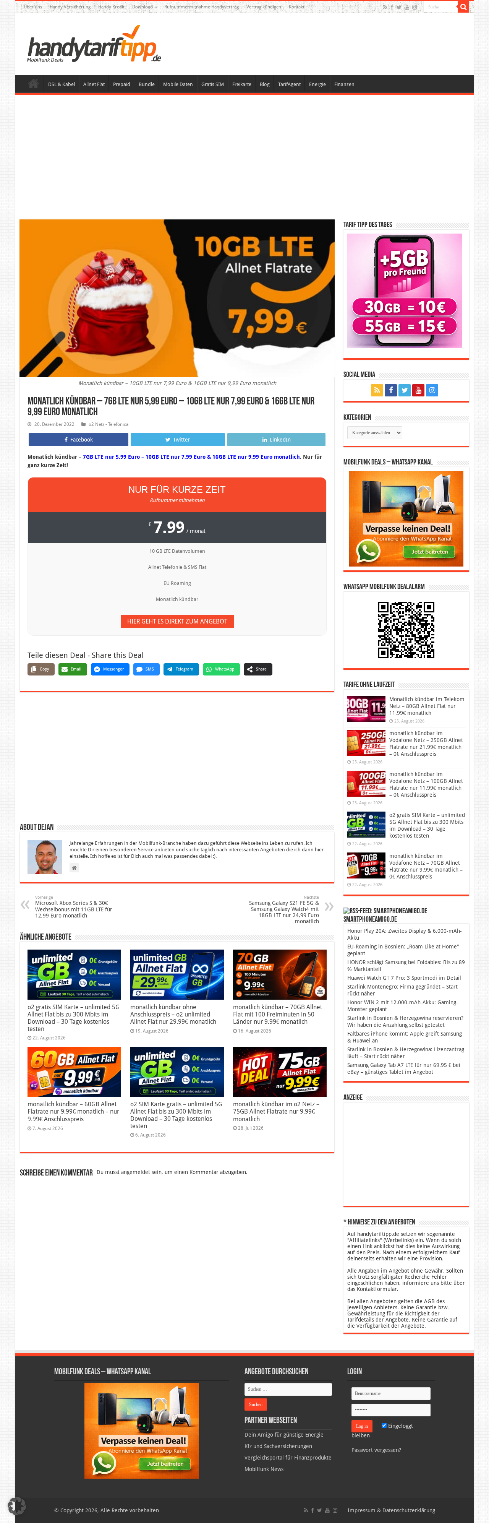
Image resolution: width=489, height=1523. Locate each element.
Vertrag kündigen (263, 7)
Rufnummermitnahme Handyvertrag (201, 7)
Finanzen (344, 84)
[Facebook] (392, 7)
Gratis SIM (212, 84)
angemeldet (135, 1172)
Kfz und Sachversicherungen (278, 1446)
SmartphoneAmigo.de (370, 920)
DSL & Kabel (61, 84)
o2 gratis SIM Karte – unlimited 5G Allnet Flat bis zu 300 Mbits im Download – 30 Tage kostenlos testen (74, 1018)
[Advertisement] (244, 158)
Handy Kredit (111, 7)
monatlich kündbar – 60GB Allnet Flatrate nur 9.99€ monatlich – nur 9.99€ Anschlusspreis (73, 1112)
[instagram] (414, 7)
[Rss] (385, 7)
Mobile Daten (178, 84)
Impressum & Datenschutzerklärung (391, 1510)
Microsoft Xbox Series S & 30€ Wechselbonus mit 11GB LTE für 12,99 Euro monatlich (73, 907)
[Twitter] (399, 7)
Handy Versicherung (70, 7)
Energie (317, 84)
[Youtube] (407, 7)
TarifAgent (289, 84)
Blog (265, 84)
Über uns (33, 7)
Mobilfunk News (263, 1469)
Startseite (34, 83)
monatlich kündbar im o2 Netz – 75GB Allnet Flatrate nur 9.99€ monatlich (276, 1112)
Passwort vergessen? (376, 1450)
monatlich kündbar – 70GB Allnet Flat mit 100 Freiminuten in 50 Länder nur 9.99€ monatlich (277, 1014)
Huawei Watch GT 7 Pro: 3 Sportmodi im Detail (404, 978)
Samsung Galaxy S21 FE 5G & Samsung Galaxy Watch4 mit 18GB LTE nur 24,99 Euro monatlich (284, 909)
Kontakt (296, 7)
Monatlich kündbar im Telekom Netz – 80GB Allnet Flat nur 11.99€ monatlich (427, 706)
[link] (406, 518)
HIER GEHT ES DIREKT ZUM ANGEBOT (177, 621)
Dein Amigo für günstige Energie (284, 1435)
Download (142, 7)
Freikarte (241, 84)
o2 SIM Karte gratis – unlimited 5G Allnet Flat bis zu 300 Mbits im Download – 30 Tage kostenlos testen (176, 1115)
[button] (463, 7)
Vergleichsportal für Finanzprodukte (288, 1458)
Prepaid (121, 84)
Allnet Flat (94, 84)
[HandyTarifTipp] (93, 43)
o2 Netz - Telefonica (108, 424)
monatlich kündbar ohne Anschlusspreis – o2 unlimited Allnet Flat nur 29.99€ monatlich (173, 1014)
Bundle (147, 84)
